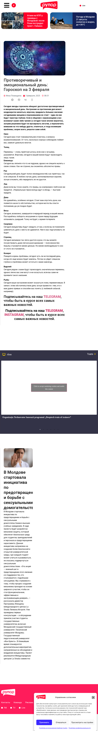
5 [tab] (54, 429)
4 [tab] (51, 429)
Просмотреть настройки (82, 722)
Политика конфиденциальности (80, 728)
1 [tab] (40, 429)
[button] (93, 697)
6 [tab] (58, 429)
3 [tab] (47, 429)
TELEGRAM (52, 297)
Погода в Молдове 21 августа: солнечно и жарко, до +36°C (85, 20)
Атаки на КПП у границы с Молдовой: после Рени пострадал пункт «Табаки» (35, 20)
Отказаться (61, 722)
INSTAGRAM (14, 315)
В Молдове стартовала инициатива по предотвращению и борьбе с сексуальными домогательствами (22, 490)
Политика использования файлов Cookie (53, 728)
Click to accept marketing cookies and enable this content (49, 387)
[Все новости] (14, 5)
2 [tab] (43, 429)
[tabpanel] (49, 393)
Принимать (44, 722)
